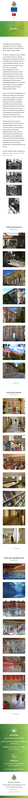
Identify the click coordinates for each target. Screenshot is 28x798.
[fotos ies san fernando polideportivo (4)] (14, 634)
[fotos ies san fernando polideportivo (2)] (14, 597)
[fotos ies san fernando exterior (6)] (14, 341)
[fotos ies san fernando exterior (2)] (14, 266)
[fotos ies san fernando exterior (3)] (14, 285)
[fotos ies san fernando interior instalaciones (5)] (14, 488)
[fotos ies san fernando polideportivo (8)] (14, 709)
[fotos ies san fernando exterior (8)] (14, 378)
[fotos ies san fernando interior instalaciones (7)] (14, 525)
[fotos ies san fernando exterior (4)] (14, 304)
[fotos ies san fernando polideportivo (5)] (14, 653)
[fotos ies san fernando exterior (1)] (14, 248)
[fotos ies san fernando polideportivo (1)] (14, 579)
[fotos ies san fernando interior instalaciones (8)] (14, 543)
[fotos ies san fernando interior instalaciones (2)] (14, 432)
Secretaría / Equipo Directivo (14, 769)
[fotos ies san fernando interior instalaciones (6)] (14, 506)
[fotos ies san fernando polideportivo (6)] (14, 672)
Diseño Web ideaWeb (14, 791)
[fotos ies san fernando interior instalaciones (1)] (14, 413)
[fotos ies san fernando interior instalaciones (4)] (14, 469)
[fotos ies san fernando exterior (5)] (14, 322)
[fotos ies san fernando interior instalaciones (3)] (14, 450)
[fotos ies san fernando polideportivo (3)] (14, 616)
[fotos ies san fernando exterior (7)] (14, 359)
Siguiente (16, 383)
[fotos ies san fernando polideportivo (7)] (14, 690)
